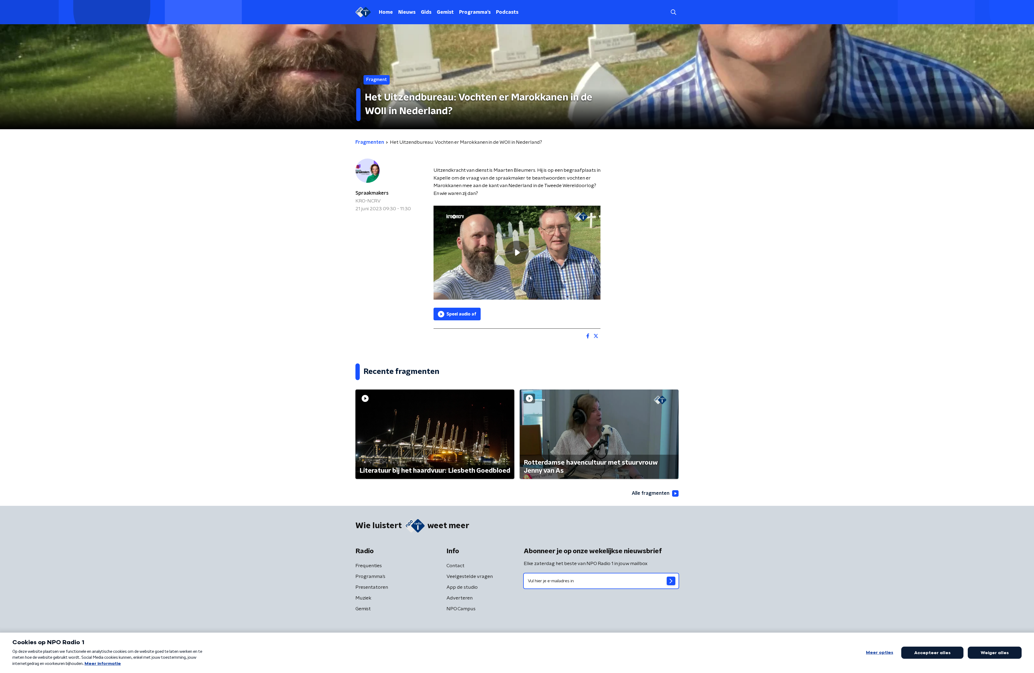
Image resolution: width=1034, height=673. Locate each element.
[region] (517, 253)
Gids (426, 12)
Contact (455, 565)
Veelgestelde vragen (469, 576)
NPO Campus (461, 609)
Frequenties (368, 565)
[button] (673, 12)
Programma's (475, 12)
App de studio (462, 587)
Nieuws (406, 12)
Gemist (445, 12)
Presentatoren (371, 587)
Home (386, 12)
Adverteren (459, 598)
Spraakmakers (372, 193)
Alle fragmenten (650, 493)
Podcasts (507, 12)
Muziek (363, 598)
